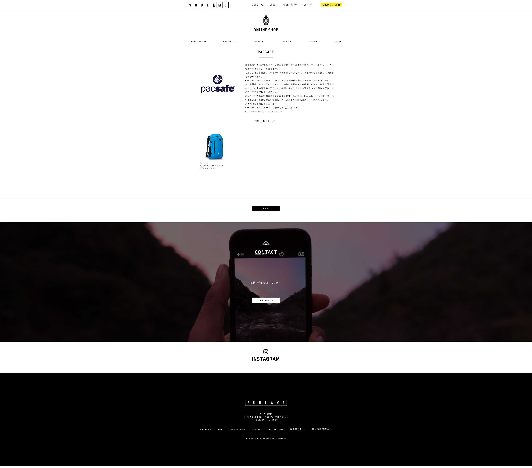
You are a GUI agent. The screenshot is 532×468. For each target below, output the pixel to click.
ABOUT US (258, 5)
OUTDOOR (258, 42)
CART (336, 42)
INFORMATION (289, 5)
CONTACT (309, 5)
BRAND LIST (230, 42)
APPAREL (312, 42)
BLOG (273, 5)
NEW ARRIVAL (199, 42)
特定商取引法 (297, 429)
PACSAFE (204, 163)
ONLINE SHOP (330, 5)
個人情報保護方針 (322, 429)
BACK (266, 208)
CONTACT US (266, 300)
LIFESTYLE (286, 42)
